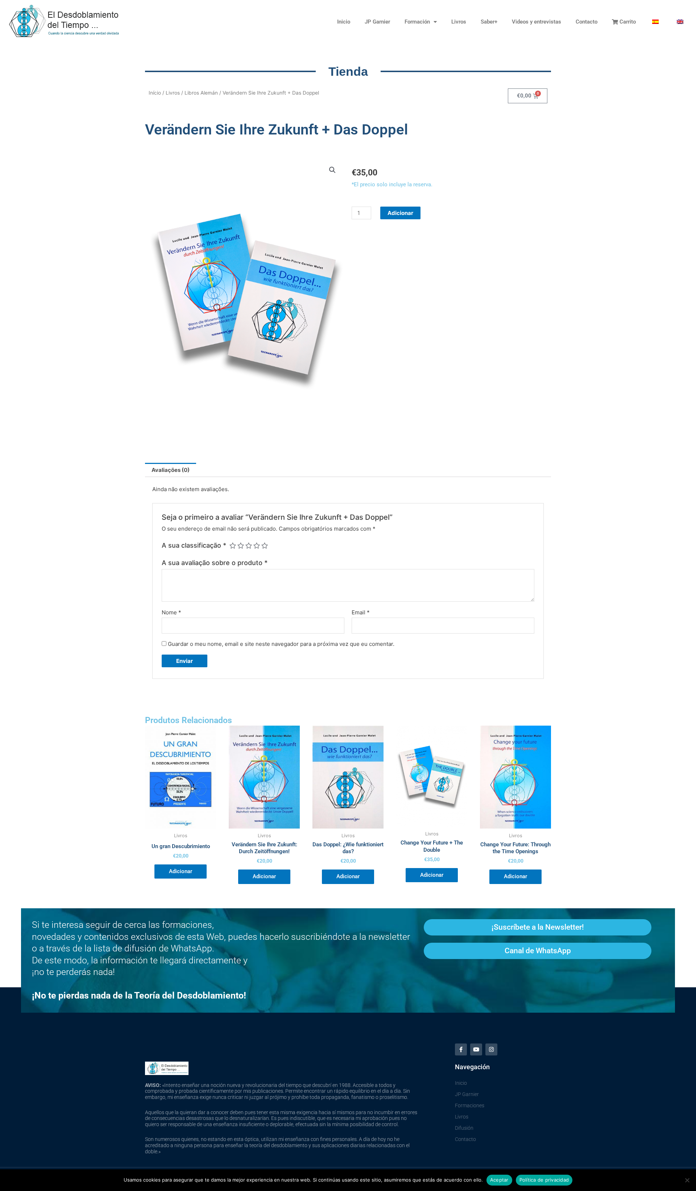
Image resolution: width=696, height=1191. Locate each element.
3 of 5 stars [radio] (248, 545)
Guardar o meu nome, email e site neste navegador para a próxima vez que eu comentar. (281, 643)
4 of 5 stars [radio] (256, 545)
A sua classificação (194, 545)
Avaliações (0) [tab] (171, 469)
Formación (417, 21)
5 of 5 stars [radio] (264, 545)
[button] (332, 170)
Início (155, 93)
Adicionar (400, 212)
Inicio (343, 21)
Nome (171, 612)
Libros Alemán (201, 93)
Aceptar (499, 1180)
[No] (687, 1180)
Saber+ (489, 21)
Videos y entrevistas (536, 21)
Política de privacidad (544, 1180)
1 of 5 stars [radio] (232, 545)
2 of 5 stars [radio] (240, 545)
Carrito (627, 21)
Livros (458, 21)
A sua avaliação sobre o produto (215, 563)
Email (361, 612)
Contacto (586, 21)
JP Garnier (377, 21)
